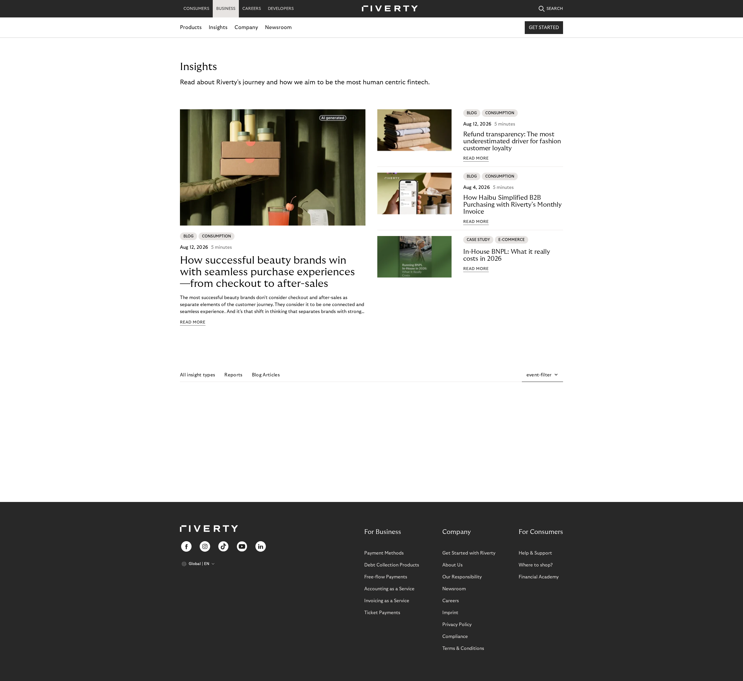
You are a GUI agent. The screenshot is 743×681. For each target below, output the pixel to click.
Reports (233, 375)
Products (191, 27)
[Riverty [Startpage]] (387, 9)
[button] (542, 375)
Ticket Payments (382, 612)
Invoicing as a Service (386, 600)
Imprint (450, 612)
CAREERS (251, 9)
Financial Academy (539, 577)
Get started (544, 27)
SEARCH (555, 9)
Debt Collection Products (391, 565)
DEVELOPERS (281, 9)
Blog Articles (266, 375)
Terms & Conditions (463, 648)
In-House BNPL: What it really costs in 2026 (506, 255)
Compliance (455, 636)
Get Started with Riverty (468, 553)
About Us (452, 565)
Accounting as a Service (389, 589)
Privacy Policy (457, 624)
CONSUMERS (196, 9)
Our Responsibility (462, 577)
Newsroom (278, 27)
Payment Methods (384, 553)
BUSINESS (225, 9)
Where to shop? (536, 565)
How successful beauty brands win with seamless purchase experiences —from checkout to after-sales (267, 272)
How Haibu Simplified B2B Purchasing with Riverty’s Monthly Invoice (512, 204)
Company (246, 27)
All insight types (197, 375)
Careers (450, 600)
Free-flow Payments (385, 577)
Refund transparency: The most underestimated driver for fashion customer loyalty (512, 141)
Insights (218, 27)
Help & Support (535, 553)
